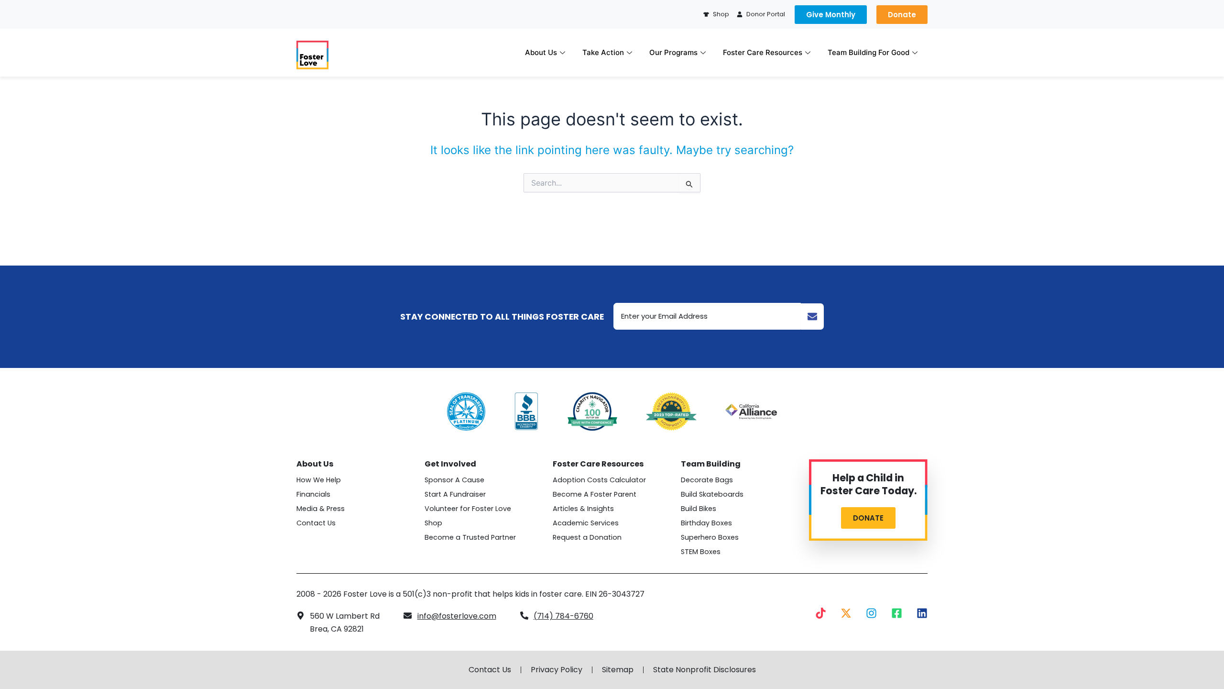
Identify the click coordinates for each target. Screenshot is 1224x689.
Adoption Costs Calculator (599, 480)
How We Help (318, 480)
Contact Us (316, 523)
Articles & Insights (583, 508)
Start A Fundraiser (455, 494)
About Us (541, 52)
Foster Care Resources (762, 52)
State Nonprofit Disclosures (704, 670)
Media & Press (320, 508)
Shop (433, 523)
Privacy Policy (556, 670)
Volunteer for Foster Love (468, 508)
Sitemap (618, 670)
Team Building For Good (868, 52)
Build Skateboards (712, 494)
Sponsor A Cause (454, 480)
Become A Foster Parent (594, 494)
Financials (313, 494)
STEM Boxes (701, 551)
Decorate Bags (707, 480)
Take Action (603, 52)
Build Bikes (698, 508)
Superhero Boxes (710, 537)
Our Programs (673, 52)
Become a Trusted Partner (470, 537)
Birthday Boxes (706, 523)
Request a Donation (587, 537)
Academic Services (586, 523)
